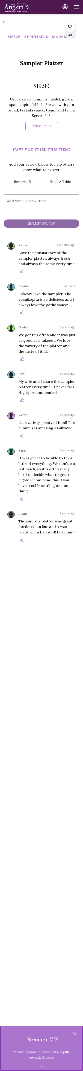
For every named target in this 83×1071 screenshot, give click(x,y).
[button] (5, 21)
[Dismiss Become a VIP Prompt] (74, 1033)
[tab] (23, 181)
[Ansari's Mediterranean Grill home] (24, 7)
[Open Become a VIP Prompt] (41, 1066)
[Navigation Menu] (76, 7)
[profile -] (65, 6)
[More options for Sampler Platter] (70, 26)
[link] (41, 126)
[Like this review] (23, 271)
